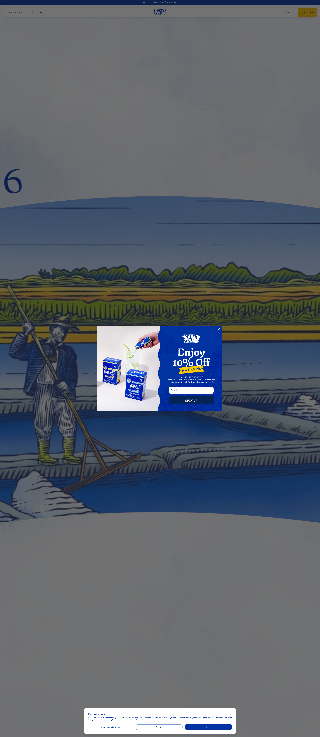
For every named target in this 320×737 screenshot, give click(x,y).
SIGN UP (191, 400)
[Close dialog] (220, 329)
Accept (208, 726)
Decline (159, 726)
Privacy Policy (135, 720)
